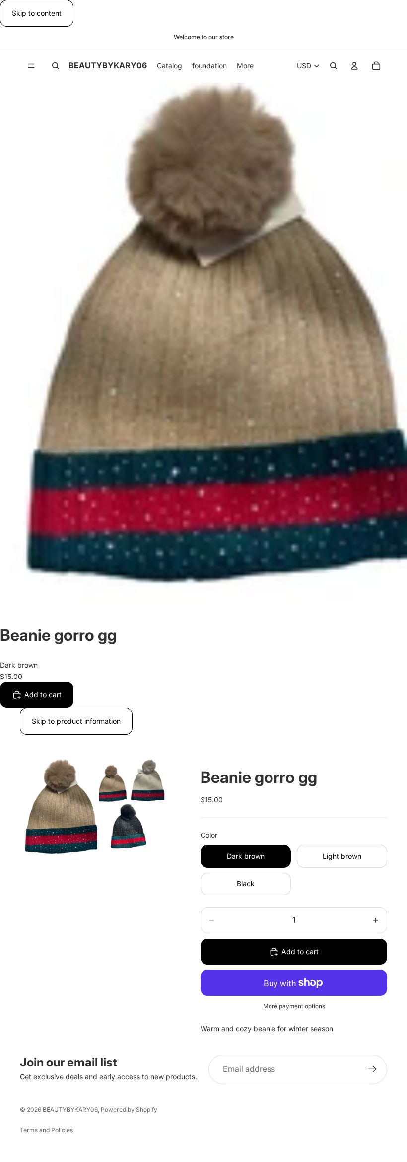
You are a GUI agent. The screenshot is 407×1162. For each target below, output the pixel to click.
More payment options (294, 1006)
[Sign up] (372, 1069)
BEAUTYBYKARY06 (70, 1109)
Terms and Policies (46, 1130)
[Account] (354, 66)
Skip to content (37, 13)
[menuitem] (245, 65)
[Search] (56, 66)
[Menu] (31, 65)
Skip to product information (76, 721)
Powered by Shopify (129, 1109)
